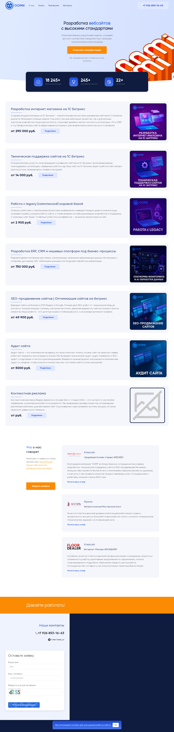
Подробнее (50, 131)
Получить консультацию (87, 49)
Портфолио (53, 5)
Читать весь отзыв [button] (76, 482)
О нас (31, 5)
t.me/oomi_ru (57, 639)
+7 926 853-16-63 (153, 5)
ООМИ (19, 5)
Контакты (67, 5)
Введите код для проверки (22, 685)
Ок (116, 725)
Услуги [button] (41, 5)
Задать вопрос (41, 486)
